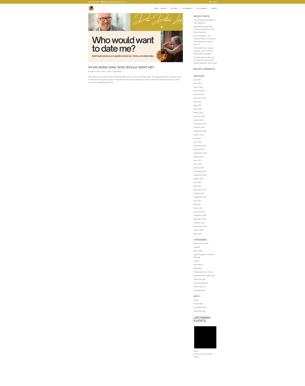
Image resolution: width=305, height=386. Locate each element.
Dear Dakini (117, 71)
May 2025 (197, 105)
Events (214, 8)
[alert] (205, 340)
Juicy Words (198, 264)
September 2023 (200, 153)
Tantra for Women (201, 283)
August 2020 (198, 230)
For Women (187, 8)
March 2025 (198, 112)
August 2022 (198, 178)
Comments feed (200, 307)
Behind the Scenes (201, 243)
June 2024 (197, 142)
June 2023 (197, 160)
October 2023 (199, 149)
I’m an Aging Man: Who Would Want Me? (121, 67)
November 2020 (200, 219)
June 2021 (197, 200)
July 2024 (197, 138)
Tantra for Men (199, 279)
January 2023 (199, 168)
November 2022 (200, 171)
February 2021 (199, 212)
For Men (174, 8)
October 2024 (199, 127)
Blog (156, 8)
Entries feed (198, 304)
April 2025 (198, 109)
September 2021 (200, 197)
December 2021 (200, 190)
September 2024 (200, 131)
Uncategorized (199, 290)
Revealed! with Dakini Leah (204, 275)
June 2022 (197, 182)
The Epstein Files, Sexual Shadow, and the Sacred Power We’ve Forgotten (203, 51)
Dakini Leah (95, 71)
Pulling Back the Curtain (203, 272)
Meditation (198, 268)
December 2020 (200, 215)
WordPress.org (199, 311)
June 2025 (197, 102)
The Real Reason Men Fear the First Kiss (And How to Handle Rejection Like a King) (205, 60)
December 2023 (200, 145)
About (163, 8)
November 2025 (200, 98)
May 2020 (197, 233)
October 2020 (199, 223)
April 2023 (198, 164)
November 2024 (200, 124)
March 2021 (198, 208)
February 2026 (199, 90)
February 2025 (199, 116)
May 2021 (197, 204)
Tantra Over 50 (199, 286)
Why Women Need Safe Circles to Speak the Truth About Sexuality (204, 29)
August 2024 (198, 135)
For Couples (201, 8)
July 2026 (197, 79)
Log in (196, 300)
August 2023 (198, 157)
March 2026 (198, 87)
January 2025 (199, 120)
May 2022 (197, 186)
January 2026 (199, 94)
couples (197, 247)
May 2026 (197, 83)
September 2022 (200, 175)
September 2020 (200, 226)
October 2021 (199, 193)
